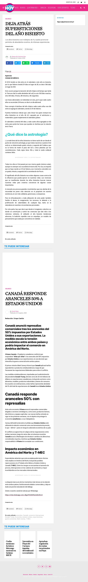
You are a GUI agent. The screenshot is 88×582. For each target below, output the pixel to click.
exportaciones (37, 517)
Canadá (25, 515)
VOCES (48, 15)
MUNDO (22, 8)
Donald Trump (9, 517)
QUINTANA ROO (32, 8)
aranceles (19, 515)
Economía (18, 517)
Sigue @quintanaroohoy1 (65, 22)
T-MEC (28, 519)
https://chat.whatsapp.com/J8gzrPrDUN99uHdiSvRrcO (24, 495)
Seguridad (40, 574)
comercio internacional (36, 515)
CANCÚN (43, 8)
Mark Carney (21, 519)
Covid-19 (50, 574)
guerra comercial (10, 519)
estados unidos (27, 517)
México (30, 574)
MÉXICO (15, 8)
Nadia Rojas (15, 311)
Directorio (25, 574)
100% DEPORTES (63, 8)
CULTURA (41, 15)
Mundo (35, 574)
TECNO (72, 8)
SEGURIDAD (52, 8)
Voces (45, 574)
